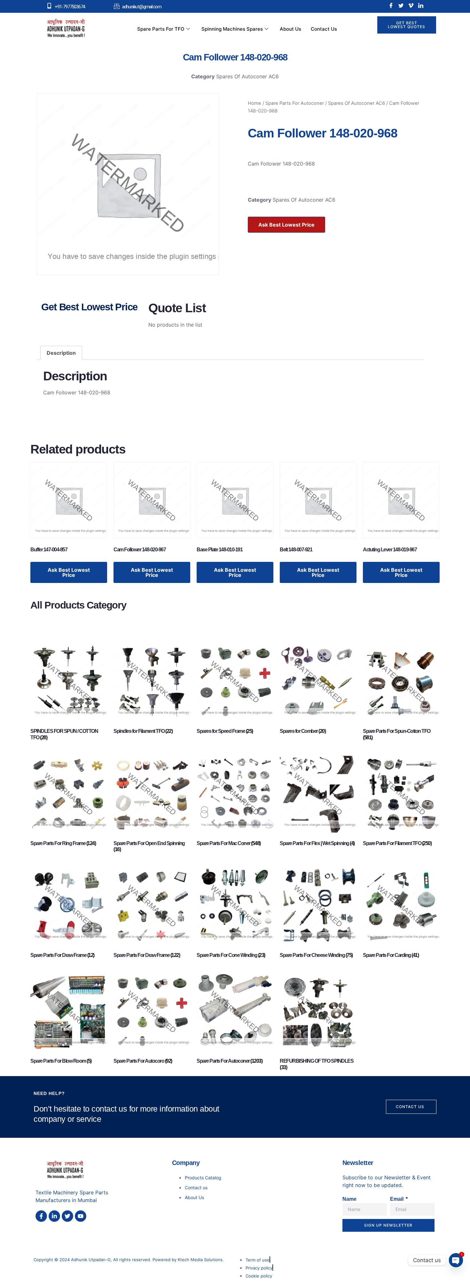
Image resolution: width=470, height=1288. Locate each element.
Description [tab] (61, 353)
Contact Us (324, 29)
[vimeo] (410, 5)
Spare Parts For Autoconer (294, 103)
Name (349, 1199)
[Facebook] (391, 5)
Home (254, 103)
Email (397, 1199)
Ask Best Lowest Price (286, 224)
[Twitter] (400, 5)
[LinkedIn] (420, 5)
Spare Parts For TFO (160, 29)
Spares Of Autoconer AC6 (247, 76)
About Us (290, 29)
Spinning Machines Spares (232, 29)
